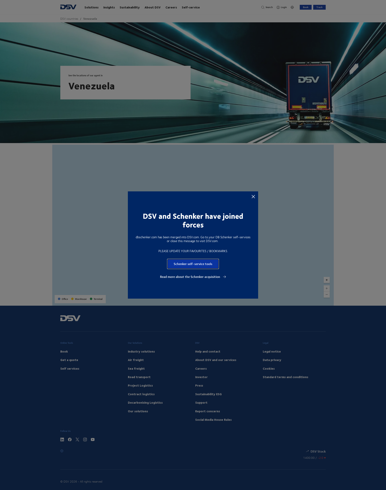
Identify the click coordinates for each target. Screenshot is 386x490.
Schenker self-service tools (193, 263)
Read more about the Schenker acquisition (190, 277)
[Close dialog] (253, 196)
